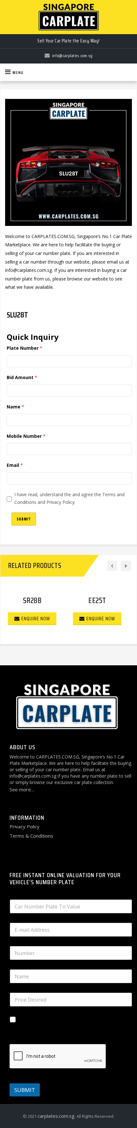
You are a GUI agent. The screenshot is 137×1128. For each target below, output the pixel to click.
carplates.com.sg (56, 1116)
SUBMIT (24, 1090)
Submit (24, 519)
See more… (22, 789)
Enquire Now (35, 619)
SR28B (32, 600)
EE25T (97, 600)
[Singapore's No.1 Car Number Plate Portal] (68, 17)
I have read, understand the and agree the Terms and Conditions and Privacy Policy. (69, 498)
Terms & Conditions (31, 836)
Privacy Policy (25, 826)
